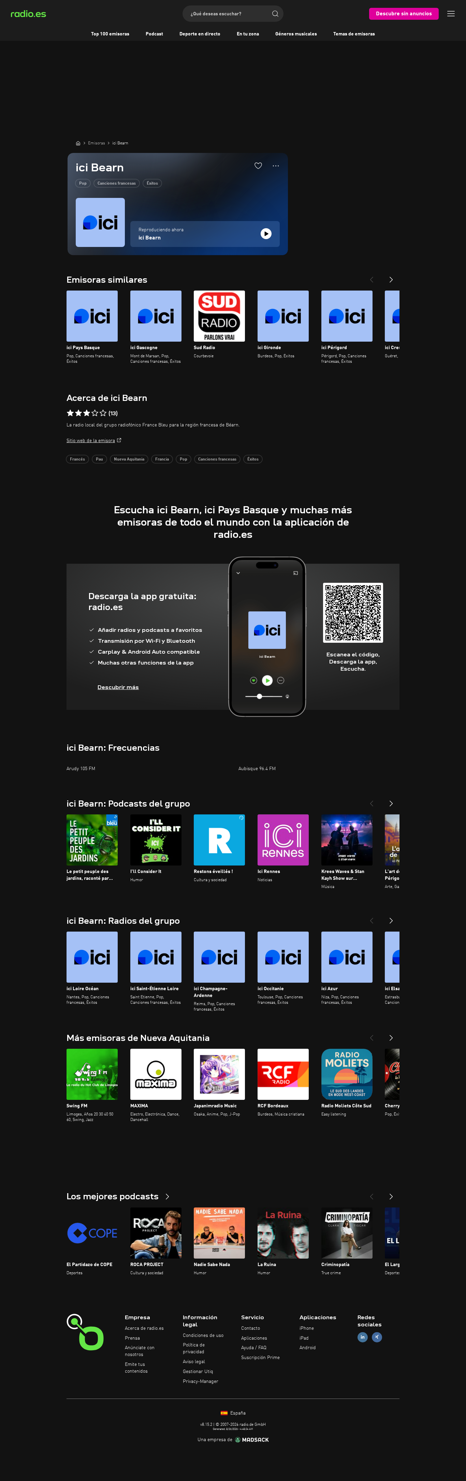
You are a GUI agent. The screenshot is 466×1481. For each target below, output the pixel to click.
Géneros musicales (296, 34)
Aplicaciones (254, 1338)
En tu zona (248, 34)
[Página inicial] (78, 143)
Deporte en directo (199, 34)
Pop (83, 184)
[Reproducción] (266, 233)
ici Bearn (150, 238)
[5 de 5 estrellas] (103, 413)
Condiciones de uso (203, 1335)
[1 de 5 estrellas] (70, 413)
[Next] (391, 277)
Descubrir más (118, 687)
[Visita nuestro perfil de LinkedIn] (362, 1337)
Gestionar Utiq (198, 1371)
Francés (77, 459)
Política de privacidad (194, 1348)
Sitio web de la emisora (91, 440)
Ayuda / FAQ (253, 1347)
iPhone (307, 1328)
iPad (304, 1338)
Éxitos (152, 184)
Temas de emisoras (354, 34)
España (237, 1413)
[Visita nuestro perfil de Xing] (377, 1337)
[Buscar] (275, 14)
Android (308, 1347)
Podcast (154, 34)
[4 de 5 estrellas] (95, 413)
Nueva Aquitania (129, 459)
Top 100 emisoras (110, 34)
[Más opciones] (276, 166)
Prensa (132, 1338)
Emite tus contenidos (136, 1368)
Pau (99, 459)
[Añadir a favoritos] (258, 165)
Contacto (250, 1328)
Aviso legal (194, 1361)
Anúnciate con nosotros (140, 1351)
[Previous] (371, 277)
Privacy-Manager (200, 1381)
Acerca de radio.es (144, 1328)
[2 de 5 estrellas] (78, 413)
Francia (162, 459)
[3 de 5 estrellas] (87, 413)
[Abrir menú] (451, 14)
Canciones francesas (117, 184)
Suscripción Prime (260, 1357)
